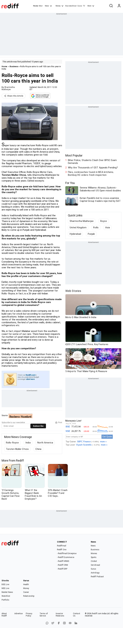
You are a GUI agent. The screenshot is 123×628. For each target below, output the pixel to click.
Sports (94, 557)
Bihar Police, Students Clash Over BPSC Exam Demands (92, 162)
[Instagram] (64, 623)
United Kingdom (78, 227)
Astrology (95, 573)
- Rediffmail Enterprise (66, 553)
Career (26, 592)
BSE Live (5, 584)
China (38, 449)
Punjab (91, 233)
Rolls (95, 227)
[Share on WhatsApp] (47, 623)
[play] (93, 304)
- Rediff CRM (62, 565)
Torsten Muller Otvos (17, 449)
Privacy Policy (29, 614)
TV (84, 6)
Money (58, 6)
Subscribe (38, 426)
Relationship (28, 596)
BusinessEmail (71, 6)
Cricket (94, 561)
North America (45, 442)
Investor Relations (60, 614)
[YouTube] (70, 623)
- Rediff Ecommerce (65, 557)
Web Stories (73, 291)
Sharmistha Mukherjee (8, 88)
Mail (40, 6)
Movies (94, 553)
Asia (107, 227)
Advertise (18, 613)
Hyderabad (75, 233)
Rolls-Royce (12, 442)
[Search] (111, 6)
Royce (103, 221)
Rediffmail (61, 546)
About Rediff (4, 614)
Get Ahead (95, 565)
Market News (7, 592)
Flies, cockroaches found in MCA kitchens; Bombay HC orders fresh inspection (91, 173)
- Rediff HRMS (63, 561)
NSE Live (5, 588)
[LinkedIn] (76, 623)
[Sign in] (119, 6)
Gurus (79, 6)
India (28, 442)
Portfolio (5, 600)
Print (60, 422)
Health (26, 584)
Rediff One (61, 549)
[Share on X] (53, 623)
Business (14, 66)
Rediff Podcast (97, 576)
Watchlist (6, 596)
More (89, 6)
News (47, 6)
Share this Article (15, 96)
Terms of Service (44, 614)
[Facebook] (58, 623)
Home (35, 6)
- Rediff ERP (62, 569)
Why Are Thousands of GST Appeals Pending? (93, 167)
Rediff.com (97, 613)
